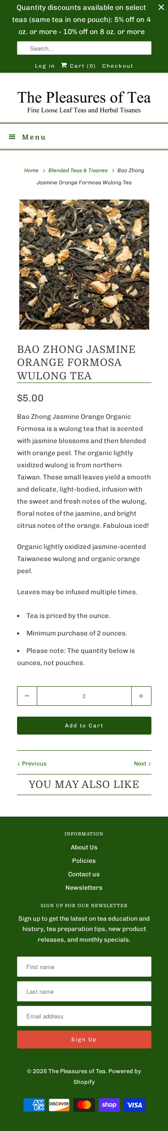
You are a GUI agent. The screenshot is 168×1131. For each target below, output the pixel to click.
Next (141, 763)
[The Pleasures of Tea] (84, 101)
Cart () (82, 66)
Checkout (118, 66)
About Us (84, 847)
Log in (45, 66)
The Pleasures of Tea (77, 1071)
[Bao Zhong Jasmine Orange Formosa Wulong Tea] (84, 265)
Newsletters (84, 888)
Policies (84, 861)
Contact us (84, 874)
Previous (34, 763)
